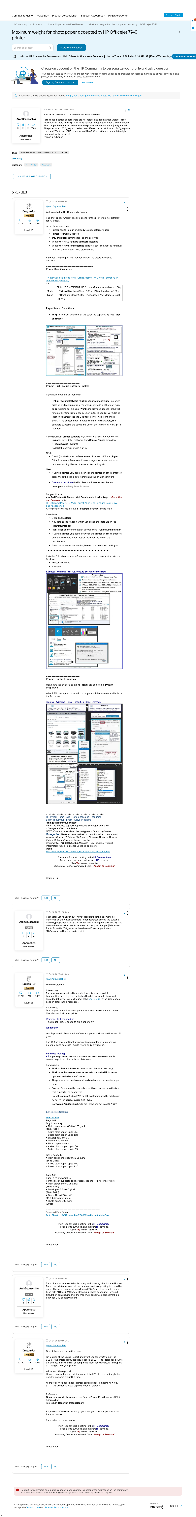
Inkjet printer (31, 165)
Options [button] (180, 32)
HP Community (20, 24)
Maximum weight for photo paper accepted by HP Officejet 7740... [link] (124, 24)
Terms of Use (33, 1507)
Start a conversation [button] (71, 47)
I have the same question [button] (32, 176)
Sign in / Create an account (60, 82)
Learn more (87, 82)
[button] (125, 110)
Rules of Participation (56, 1507)
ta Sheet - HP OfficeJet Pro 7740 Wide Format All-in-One (79, 1215)
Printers (37, 24)
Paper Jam (46, 165)
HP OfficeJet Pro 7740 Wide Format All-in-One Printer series (78, 851)
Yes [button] (46, 898)
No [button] (56, 898)
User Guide (52, 1117)
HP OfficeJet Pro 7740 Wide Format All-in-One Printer (44, 153)
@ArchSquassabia (56, 206)
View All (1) (17, 158)
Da (47, 1215)
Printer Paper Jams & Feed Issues (65, 24)
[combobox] (33, 47)
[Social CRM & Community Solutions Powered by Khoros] (157, 1506)
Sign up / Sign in (173, 15)
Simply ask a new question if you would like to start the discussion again (104, 95)
